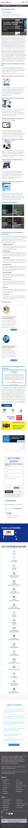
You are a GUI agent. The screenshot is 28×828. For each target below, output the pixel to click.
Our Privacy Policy (17, 491)
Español (15, 766)
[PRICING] (21, 410)
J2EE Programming (14, 676)
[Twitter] (7, 814)
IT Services (19, 801)
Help (18, 780)
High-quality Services (7, 264)
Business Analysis (14, 568)
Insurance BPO (7, 803)
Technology (19, 787)
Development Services (4, 224)
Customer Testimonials (14, 561)
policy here (17, 821)
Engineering (19, 799)
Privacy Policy (6, 773)
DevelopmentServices (5, 211)
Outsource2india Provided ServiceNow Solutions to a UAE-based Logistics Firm (14, 740)
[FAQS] (13, 410)
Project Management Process (14, 662)
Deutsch (18, 766)
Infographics (19, 791)
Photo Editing (6, 805)
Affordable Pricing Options (8, 244)
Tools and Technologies (7, 272)
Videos (5, 781)
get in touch (16, 402)
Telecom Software (14, 615)
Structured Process (6, 251)
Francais (11, 766)
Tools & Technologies (14, 669)
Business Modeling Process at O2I (14, 576)
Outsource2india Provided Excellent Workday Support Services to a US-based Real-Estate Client (14, 717)
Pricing (14, 553)
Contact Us (7, 405)
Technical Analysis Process (14, 646)
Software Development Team (14, 592)
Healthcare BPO (20, 805)
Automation (19, 807)
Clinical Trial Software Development (14, 607)
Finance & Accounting (21, 803)
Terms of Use (14, 763)
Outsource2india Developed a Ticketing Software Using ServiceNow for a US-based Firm (14, 729)
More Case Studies (13, 744)
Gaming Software (14, 623)
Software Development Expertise (14, 584)
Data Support (6, 801)
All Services (23, 766)
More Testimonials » (14, 384)
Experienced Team (6, 257)
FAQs (5, 789)
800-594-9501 (11, 500)
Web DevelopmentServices (17, 224)
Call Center (6, 809)
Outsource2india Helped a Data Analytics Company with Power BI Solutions (13, 734)
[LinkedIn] (9, 814)
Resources (14, 768)
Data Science (6, 807)
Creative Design (7, 799)
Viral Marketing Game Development (14, 631)
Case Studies (14, 704)
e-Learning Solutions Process (14, 654)
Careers (5, 785)
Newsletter (6, 787)
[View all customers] (16, 539)
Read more (13, 329)
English (7, 766)
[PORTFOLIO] (4, 410)
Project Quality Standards (14, 600)
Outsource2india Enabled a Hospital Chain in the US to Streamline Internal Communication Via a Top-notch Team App (14, 711)
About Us (3, 768)
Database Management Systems (14, 692)
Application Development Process (14, 639)
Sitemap (5, 791)
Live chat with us (17, 508)
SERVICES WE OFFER (6, 12)
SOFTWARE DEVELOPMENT (8, 9)
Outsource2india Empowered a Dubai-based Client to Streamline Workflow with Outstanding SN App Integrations (14, 723)
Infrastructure (20, 781)
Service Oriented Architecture (14, 684)
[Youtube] (12, 814)
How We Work (8, 768)
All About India (20, 789)
